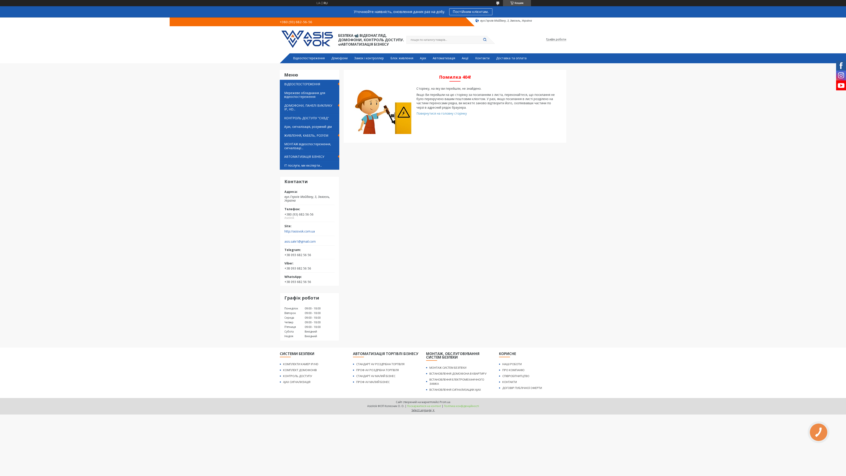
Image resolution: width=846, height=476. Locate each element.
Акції (465, 58)
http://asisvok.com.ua (299, 231)
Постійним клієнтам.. (471, 11)
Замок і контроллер (369, 58)
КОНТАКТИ (509, 382)
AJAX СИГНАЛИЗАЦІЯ (296, 382)
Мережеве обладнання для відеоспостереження (304, 95)
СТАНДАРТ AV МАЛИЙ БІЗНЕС (375, 376)
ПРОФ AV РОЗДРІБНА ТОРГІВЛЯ (377, 370)
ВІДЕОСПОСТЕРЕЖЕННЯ (302, 84)
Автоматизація (444, 58)
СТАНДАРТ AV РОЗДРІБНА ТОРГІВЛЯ (380, 364)
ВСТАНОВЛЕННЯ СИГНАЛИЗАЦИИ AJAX (455, 390)
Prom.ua (445, 402)
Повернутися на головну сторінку (441, 113)
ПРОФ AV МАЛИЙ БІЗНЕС (373, 382)
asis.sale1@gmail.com (300, 242)
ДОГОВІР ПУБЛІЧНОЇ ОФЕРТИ (522, 388)
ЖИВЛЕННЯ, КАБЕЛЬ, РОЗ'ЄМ (306, 135)
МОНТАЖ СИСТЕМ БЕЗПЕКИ (447, 368)
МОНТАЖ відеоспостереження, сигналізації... (307, 146)
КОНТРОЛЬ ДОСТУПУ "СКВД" (306, 118)
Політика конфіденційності (461, 406)
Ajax (423, 58)
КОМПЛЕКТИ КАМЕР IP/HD (300, 364)
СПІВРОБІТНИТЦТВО (515, 376)
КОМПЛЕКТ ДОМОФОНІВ (300, 370)
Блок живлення (401, 58)
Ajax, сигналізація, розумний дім (308, 127)
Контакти (482, 58)
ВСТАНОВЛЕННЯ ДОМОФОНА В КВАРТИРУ (457, 374)
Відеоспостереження (309, 58)
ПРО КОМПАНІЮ (513, 370)
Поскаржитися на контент (424, 406)
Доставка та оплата (511, 58)
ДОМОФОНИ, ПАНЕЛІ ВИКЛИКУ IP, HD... (308, 107)
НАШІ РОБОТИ (512, 364)
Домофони (339, 58)
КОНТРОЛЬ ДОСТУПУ (297, 376)
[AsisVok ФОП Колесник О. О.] (307, 39)
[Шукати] (484, 40)
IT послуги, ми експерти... (303, 165)
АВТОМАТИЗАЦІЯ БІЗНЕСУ (304, 156)
